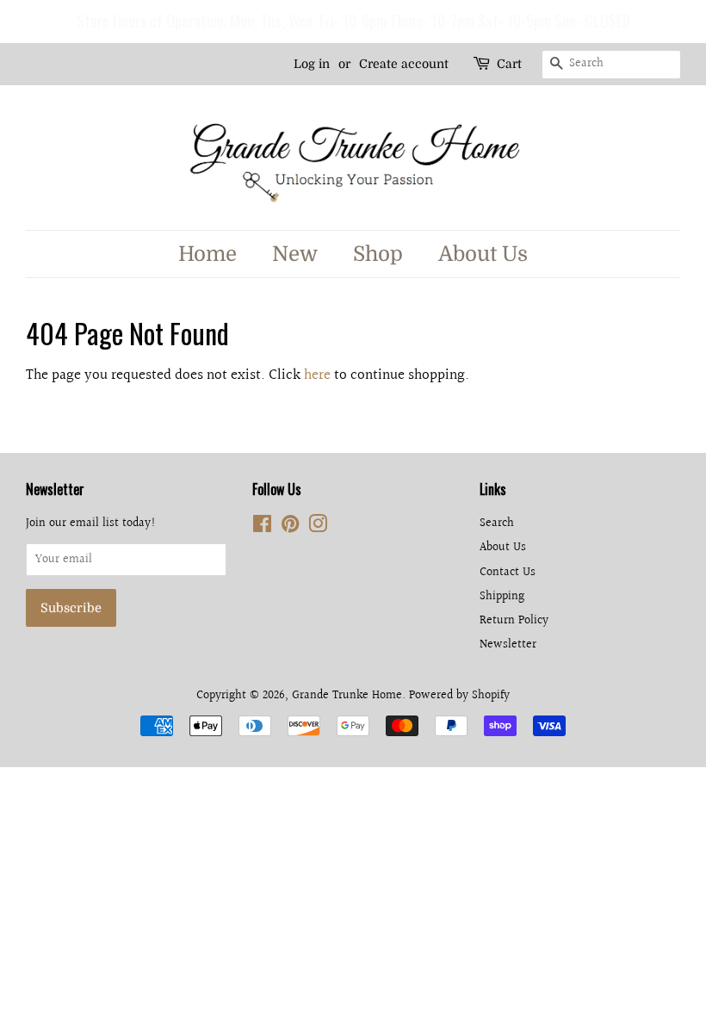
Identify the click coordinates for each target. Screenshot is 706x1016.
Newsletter (508, 644)
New (295, 254)
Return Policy (514, 620)
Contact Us (508, 572)
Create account (404, 64)
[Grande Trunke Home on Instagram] (317, 527)
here (317, 375)
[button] (16, 21)
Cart (509, 64)
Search (497, 523)
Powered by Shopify (459, 695)
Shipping (502, 596)
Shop (378, 254)
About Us (483, 254)
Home (207, 254)
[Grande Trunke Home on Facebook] (262, 527)
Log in (312, 64)
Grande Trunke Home (347, 695)
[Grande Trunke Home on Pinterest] (290, 527)
